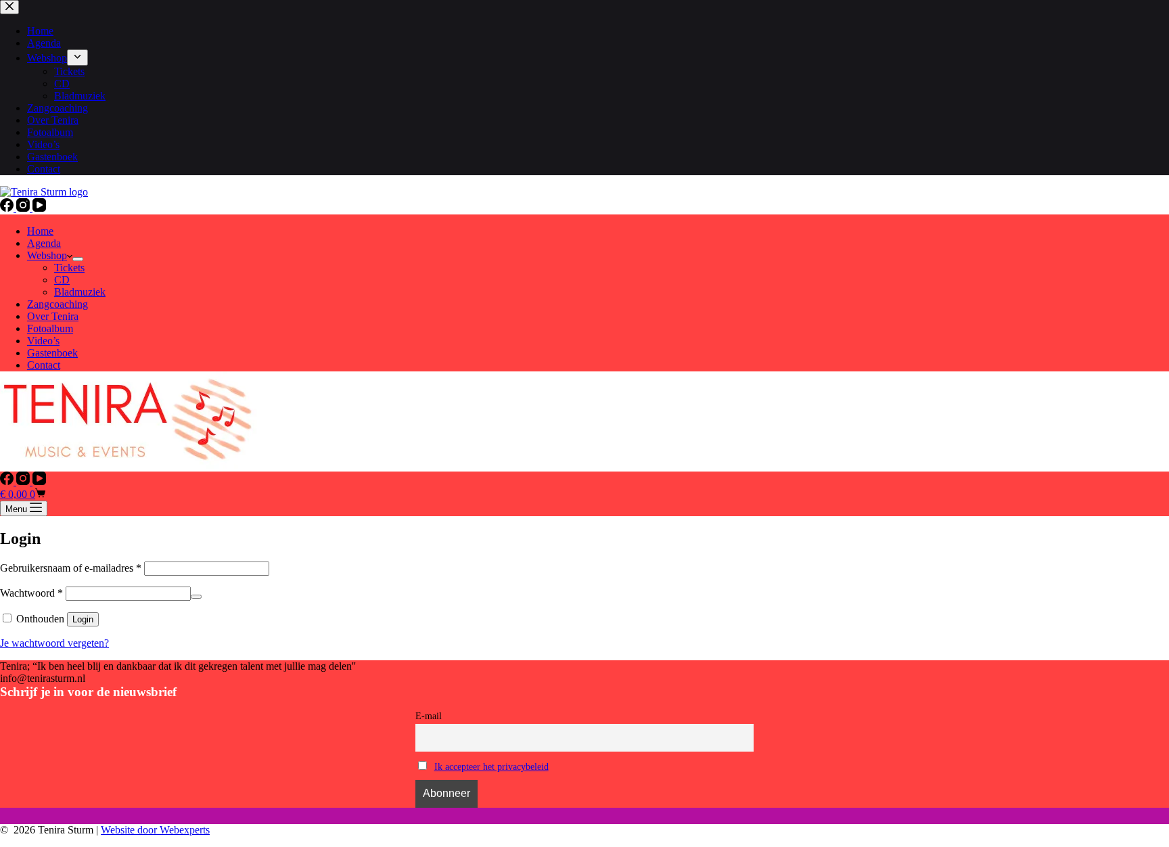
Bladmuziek (80, 292)
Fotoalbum (50, 328)
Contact (43, 365)
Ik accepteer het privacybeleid (491, 766)
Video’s (43, 340)
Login (82, 619)
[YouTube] (39, 208)
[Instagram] (24, 208)
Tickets (69, 267)
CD (62, 279)
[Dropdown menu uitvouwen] (77, 259)
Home (40, 231)
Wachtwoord (31, 593)
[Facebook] (8, 208)
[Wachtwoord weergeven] (196, 597)
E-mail (428, 715)
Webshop (47, 255)
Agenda (44, 243)
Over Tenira (52, 316)
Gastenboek (52, 353)
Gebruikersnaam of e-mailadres (70, 568)
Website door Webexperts (155, 829)
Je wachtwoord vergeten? (54, 643)
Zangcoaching (57, 304)
